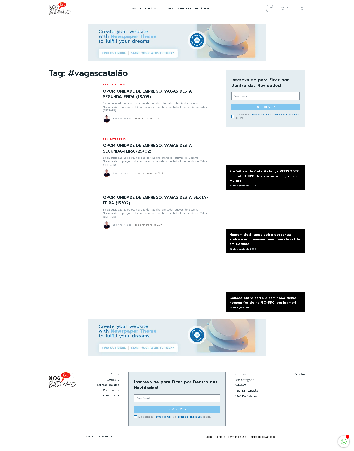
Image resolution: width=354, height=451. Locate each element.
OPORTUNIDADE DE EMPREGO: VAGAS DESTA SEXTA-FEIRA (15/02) (155, 200)
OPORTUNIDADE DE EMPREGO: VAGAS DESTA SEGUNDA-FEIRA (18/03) (147, 94)
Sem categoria (114, 85)
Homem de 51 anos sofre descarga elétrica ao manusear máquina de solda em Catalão (264, 239)
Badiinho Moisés (121, 118)
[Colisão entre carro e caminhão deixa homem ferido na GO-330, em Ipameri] (265, 274)
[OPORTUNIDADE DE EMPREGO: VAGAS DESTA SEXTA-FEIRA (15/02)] (72, 211)
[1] (344, 443)
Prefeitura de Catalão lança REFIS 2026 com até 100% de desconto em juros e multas (264, 176)
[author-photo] (107, 119)
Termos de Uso (260, 114)
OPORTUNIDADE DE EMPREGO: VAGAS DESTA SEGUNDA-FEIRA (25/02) (147, 148)
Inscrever (265, 107)
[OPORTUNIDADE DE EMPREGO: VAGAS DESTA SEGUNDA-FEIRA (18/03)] (72, 102)
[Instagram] (271, 6)
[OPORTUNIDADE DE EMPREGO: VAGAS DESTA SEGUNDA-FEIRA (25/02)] (72, 157)
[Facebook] (267, 6)
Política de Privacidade (286, 114)
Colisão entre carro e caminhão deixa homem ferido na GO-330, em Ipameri (262, 300)
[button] (302, 8)
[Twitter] (267, 11)
